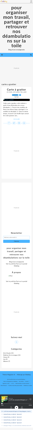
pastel (24, 92)
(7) (6, 361)
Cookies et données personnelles (15, 385)
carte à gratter (16, 92)
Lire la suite (16, 119)
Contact (27, 381)
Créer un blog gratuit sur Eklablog (10, 381)
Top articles (21, 381)
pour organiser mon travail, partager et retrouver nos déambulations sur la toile (16, 27)
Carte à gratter (16, 89)
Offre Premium (4, 385)
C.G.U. (12, 383)
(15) (8, 353)
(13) (11, 355)
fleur (22, 92)
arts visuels (9, 92)
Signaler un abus (6, 383)
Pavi (17, 264)
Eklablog (28, 374)
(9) (6, 357)
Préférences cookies (28, 385)
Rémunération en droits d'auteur (22, 383)
